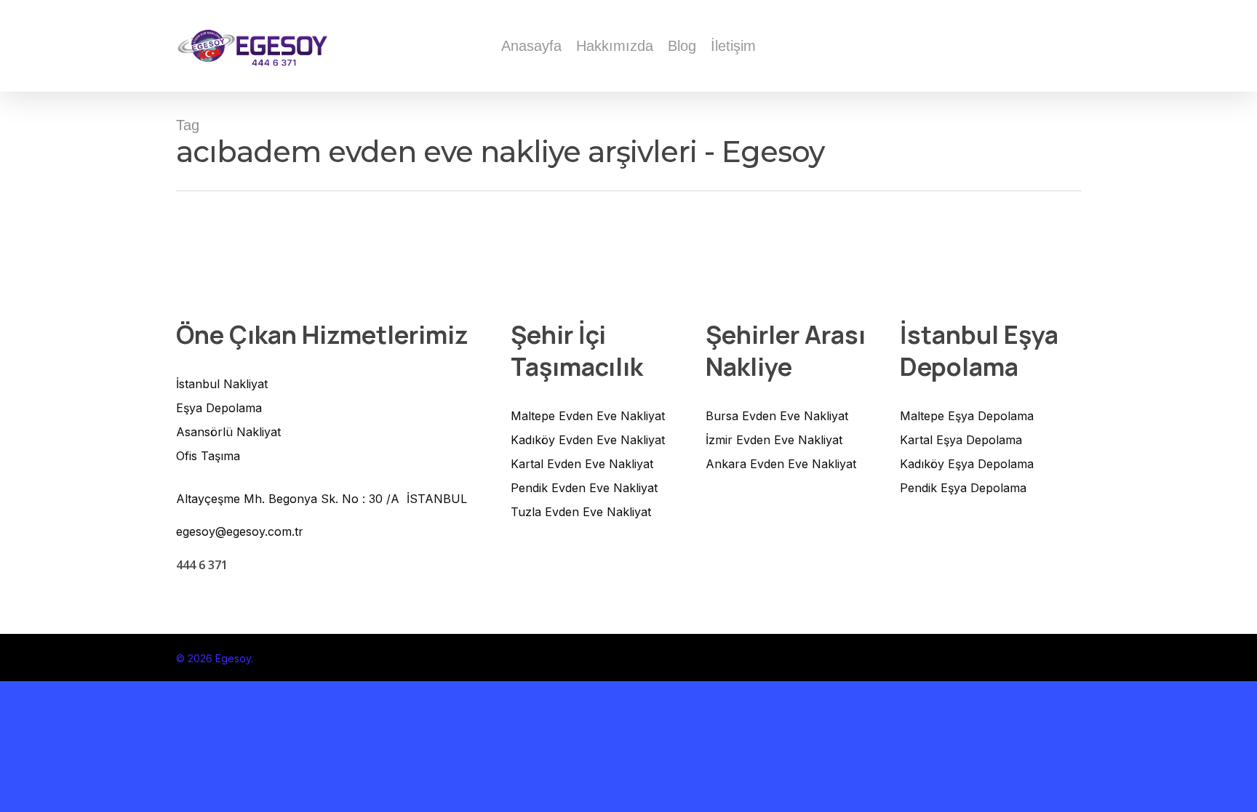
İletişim (733, 46)
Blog (682, 46)
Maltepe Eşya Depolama (967, 416)
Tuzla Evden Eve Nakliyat (581, 512)
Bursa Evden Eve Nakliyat (777, 416)
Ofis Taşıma (208, 456)
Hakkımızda (614, 46)
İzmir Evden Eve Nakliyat (774, 440)
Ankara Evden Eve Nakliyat (781, 464)
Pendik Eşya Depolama (963, 488)
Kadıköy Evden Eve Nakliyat (588, 440)
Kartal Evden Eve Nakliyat (582, 464)
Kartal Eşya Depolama (961, 440)
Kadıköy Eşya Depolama (967, 464)
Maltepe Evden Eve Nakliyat (588, 416)
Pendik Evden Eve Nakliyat (584, 488)
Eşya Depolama (219, 408)
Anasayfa (531, 46)
